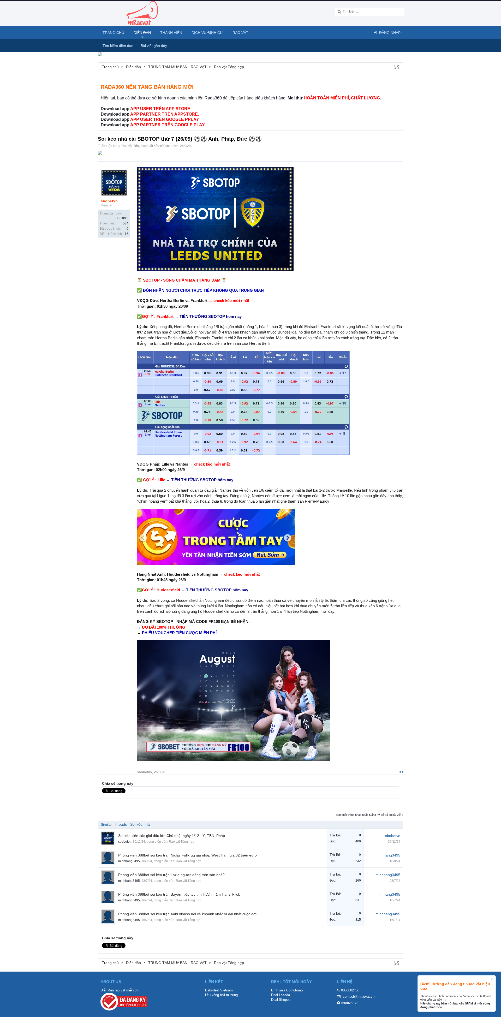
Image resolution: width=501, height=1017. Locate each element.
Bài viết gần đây (154, 46)
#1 (401, 772)
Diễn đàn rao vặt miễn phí (119, 990)
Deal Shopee (280, 1000)
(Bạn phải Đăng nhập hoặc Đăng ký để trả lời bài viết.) (369, 814)
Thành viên (171, 33)
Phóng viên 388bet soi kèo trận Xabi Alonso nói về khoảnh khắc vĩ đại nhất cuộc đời (187, 914)
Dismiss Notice (492, 979)
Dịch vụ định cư (207, 33)
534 (125, 223)
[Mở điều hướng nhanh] (396, 66)
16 (126, 234)
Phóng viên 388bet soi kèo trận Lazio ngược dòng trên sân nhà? (171, 875)
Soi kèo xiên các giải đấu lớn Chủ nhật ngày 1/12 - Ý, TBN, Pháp (171, 836)
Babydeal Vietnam (219, 990)
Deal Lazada (280, 995)
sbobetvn (171, 146)
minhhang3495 (129, 861)
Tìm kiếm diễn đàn (118, 46)
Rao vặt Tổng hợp (134, 146)
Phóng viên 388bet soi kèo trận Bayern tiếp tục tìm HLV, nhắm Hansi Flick (179, 894)
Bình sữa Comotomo (287, 990)
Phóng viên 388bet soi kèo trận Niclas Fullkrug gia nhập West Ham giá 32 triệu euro (187, 855)
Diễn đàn (142, 33)
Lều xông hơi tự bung (221, 995)
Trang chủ (113, 33)
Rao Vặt (240, 33)
